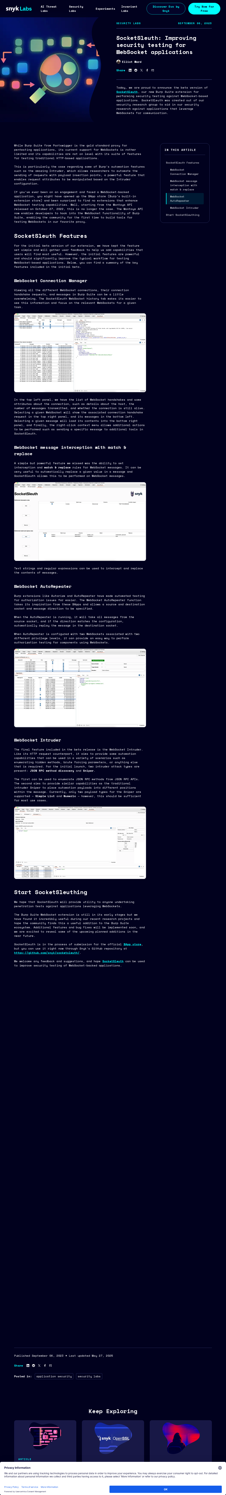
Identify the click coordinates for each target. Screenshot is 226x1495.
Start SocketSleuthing (182, 215)
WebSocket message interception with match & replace (183, 185)
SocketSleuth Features (182, 162)
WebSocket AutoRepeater (179, 199)
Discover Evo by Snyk (166, 8)
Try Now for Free (204, 8)
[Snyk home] (19, 8)
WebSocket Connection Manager (184, 172)
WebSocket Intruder (184, 208)
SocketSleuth (127, 92)
